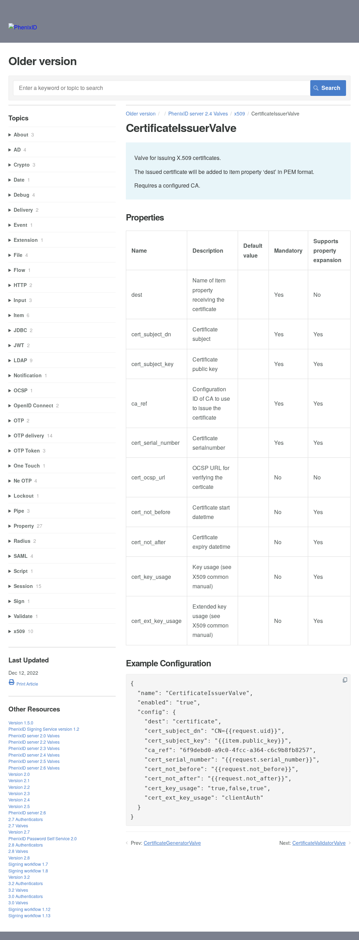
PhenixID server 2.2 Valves (34, 742)
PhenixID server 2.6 (27, 812)
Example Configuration (168, 663)
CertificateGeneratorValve (172, 842)
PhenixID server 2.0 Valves (34, 735)
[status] (238, 170)
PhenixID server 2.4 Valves (198, 113)
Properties (145, 217)
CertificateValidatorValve (319, 842)
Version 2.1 (19, 780)
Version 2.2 (19, 787)
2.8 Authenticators (25, 845)
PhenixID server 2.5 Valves (34, 761)
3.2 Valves (18, 890)
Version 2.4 (19, 799)
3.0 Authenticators (25, 896)
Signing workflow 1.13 (29, 915)
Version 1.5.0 (20, 722)
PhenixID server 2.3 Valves (34, 748)
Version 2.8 (19, 858)
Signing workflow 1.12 (29, 909)
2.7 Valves (18, 825)
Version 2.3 (19, 793)
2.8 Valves (18, 851)
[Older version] (22, 27)
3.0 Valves (18, 902)
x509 (239, 113)
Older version (141, 113)
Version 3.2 (19, 877)
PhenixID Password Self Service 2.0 (42, 838)
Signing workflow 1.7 (28, 864)
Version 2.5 (19, 806)
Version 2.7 (19, 832)
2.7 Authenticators (25, 819)
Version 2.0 (19, 774)
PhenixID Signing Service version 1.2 (43, 729)
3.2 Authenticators (25, 883)
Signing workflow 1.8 (28, 871)
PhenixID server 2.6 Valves (34, 768)
